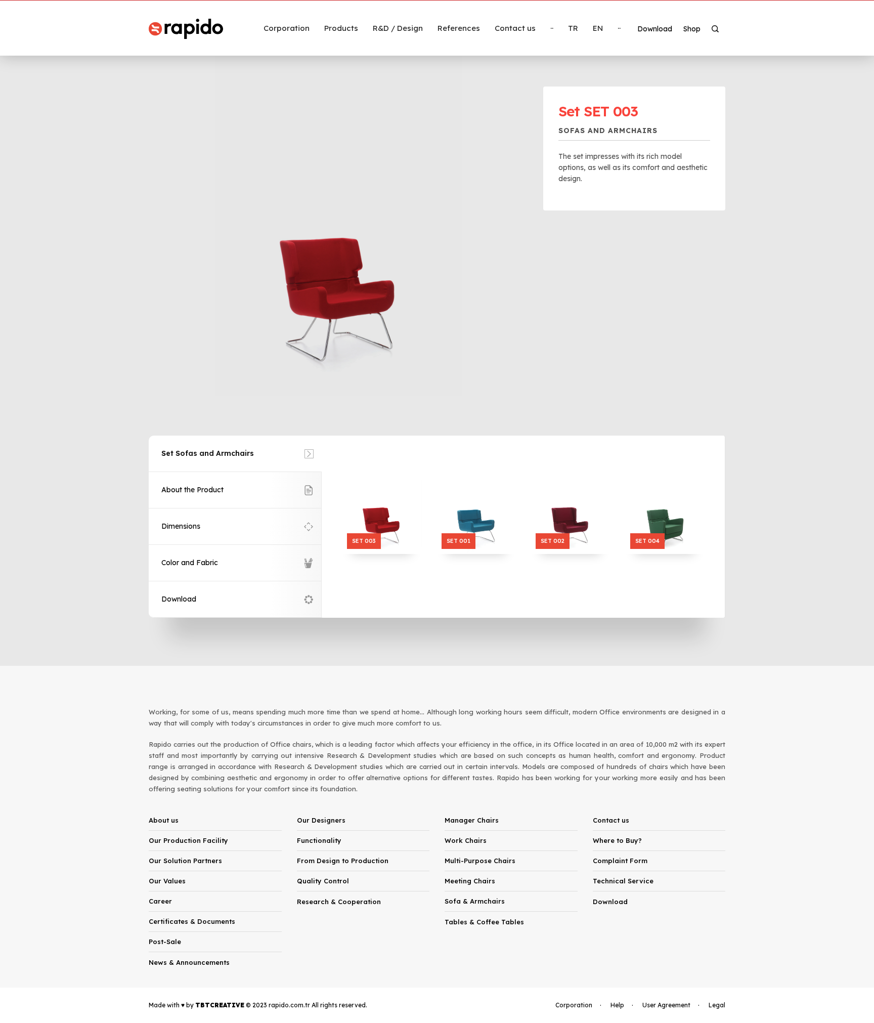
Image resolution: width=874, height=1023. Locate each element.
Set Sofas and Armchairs (207, 453)
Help (617, 1005)
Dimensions (180, 526)
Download (178, 599)
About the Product (192, 489)
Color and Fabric (189, 562)
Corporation (573, 1005)
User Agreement (666, 1005)
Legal (717, 1005)
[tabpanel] (338, 224)
